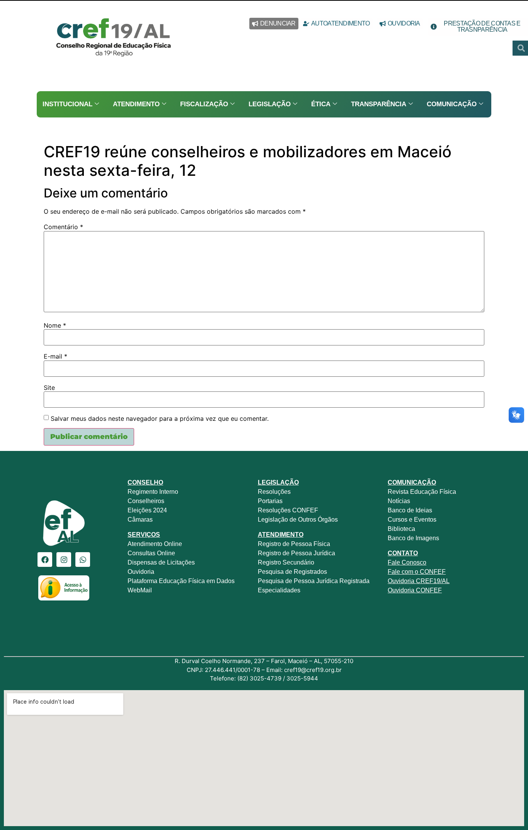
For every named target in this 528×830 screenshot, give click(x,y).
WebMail (140, 590)
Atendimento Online (155, 544)
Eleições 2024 (147, 510)
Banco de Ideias (410, 510)
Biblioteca (401, 529)
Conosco (413, 562)
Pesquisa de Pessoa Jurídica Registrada (314, 581)
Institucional (67, 104)
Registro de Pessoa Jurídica (296, 553)
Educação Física (432, 491)
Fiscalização (204, 104)
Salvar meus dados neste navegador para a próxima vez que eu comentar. (160, 418)
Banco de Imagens (413, 538)
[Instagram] (63, 559)
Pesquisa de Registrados (292, 571)
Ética (320, 104)
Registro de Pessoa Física (294, 544)
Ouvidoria (142, 571)
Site (49, 387)
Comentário (63, 227)
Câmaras (140, 519)
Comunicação (452, 104)
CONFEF (432, 571)
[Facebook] (44, 559)
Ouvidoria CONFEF (415, 590)
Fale (394, 562)
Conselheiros (146, 501)
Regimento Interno (153, 491)
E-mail (55, 356)
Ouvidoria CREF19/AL (419, 581)
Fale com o (403, 571)
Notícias (399, 501)
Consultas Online (151, 553)
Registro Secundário (287, 562)
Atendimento (136, 104)
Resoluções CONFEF (288, 510)
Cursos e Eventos (412, 519)
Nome (55, 325)
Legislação (270, 104)
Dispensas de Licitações (161, 562)
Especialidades (279, 590)
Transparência (378, 104)
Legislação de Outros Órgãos (298, 519)
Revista (398, 491)
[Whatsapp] (82, 559)
